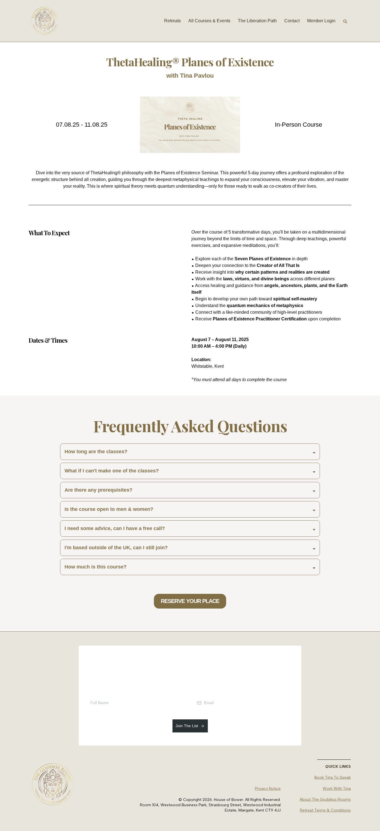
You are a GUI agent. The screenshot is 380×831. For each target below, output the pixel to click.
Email (200, 689)
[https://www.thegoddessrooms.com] (45, 21)
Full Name (94, 689)
